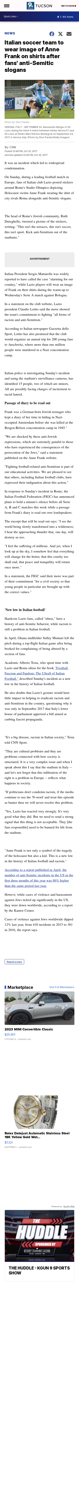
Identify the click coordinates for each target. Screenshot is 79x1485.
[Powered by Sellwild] (68, 1206)
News (10, 33)
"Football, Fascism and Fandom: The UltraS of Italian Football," (37, 673)
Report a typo (14, 961)
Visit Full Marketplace (61, 987)
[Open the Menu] (6, 5)
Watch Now (68, 6)
